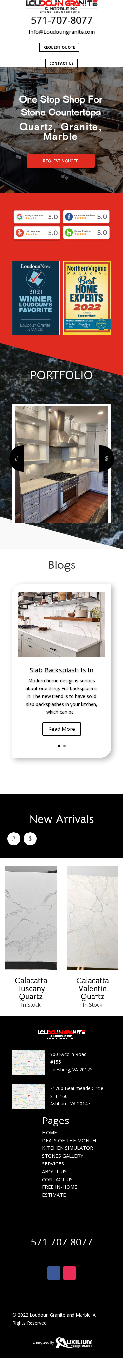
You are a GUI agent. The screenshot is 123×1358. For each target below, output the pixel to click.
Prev (16, 458)
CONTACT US (61, 63)
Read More (61, 728)
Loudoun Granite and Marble (60, 1315)
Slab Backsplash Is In (62, 670)
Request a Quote (60, 160)
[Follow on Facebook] (53, 1273)
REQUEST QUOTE (59, 47)
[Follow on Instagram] (69, 1273)
